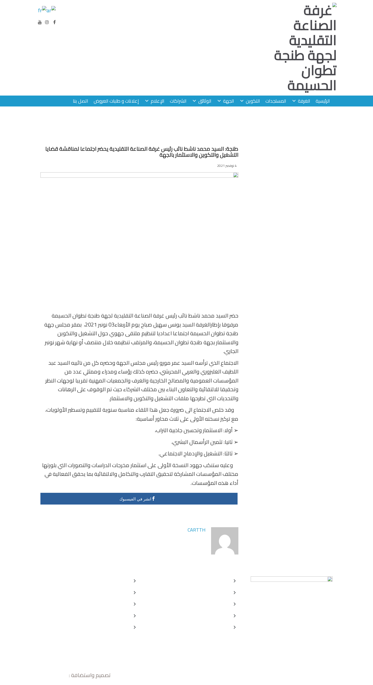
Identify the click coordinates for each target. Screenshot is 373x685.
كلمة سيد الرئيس (212, 581)
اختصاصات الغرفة (211, 592)
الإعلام (157, 100)
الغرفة (304, 100)
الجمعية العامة (214, 604)
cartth (197, 529)
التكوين (253, 100)
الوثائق (204, 100)
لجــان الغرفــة (215, 615)
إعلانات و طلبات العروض (116, 100)
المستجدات (275, 100)
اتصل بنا (80, 100)
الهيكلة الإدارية (214, 627)
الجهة (228, 100)
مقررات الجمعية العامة (105, 592)
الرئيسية (323, 100)
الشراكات (178, 100)
